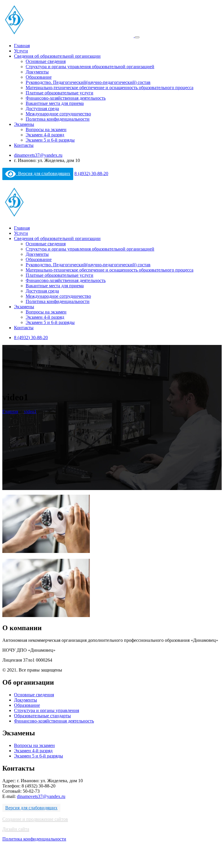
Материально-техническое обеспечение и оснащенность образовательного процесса (109, 87)
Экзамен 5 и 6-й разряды (50, 140)
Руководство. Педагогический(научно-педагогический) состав (88, 82)
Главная (22, 45)
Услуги (21, 50)
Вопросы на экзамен (46, 129)
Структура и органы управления (46, 710)
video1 (30, 411)
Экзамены (24, 124)
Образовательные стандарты (42, 715)
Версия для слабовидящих (43, 173)
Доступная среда (42, 108)
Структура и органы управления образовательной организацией (90, 66)
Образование (39, 77)
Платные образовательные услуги (59, 92)
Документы (37, 71)
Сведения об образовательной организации (57, 56)
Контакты (24, 145)
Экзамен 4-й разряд (45, 134)
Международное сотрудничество (58, 113)
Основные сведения (46, 61)
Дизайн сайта (15, 829)
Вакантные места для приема (55, 103)
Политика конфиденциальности (58, 119)
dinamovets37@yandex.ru (38, 155)
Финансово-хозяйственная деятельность (66, 98)
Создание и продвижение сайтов (35, 819)
